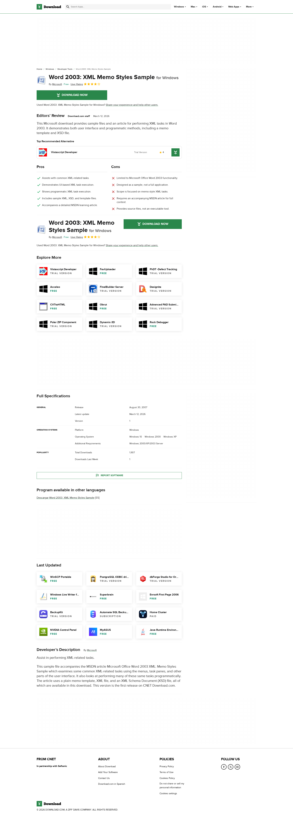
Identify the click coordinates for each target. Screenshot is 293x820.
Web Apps (233, 7)
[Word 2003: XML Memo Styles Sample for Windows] (41, 80)
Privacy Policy (167, 766)
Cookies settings (168, 793)
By (55, 84)
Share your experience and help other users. (132, 105)
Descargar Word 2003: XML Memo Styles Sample (65, 497)
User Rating (77, 84)
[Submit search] (68, 7)
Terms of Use (166, 772)
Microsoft (92, 650)
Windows (179, 7)
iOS (204, 7)
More (249, 6)
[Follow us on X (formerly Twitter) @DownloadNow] (230, 767)
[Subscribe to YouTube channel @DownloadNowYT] (237, 767)
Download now (75, 95)
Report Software (112, 475)
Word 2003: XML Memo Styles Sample (114, 77)
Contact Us (104, 778)
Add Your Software (108, 772)
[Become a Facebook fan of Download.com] (224, 767)
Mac (193, 7)
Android (217, 7)
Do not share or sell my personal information (172, 785)
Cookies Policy (167, 778)
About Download (107, 766)
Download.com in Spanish (111, 783)
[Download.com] (49, 7)
